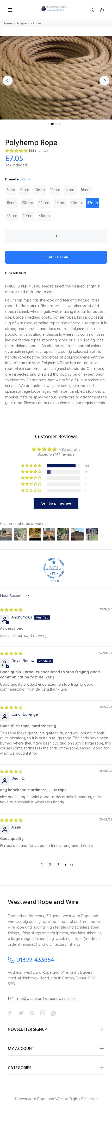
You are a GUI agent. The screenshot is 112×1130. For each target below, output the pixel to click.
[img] (11, 610)
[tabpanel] (56, 78)
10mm (39, 189)
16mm (86, 189)
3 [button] (58, 864)
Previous (8, 81)
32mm (92, 202)
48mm (44, 215)
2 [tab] (56, 124)
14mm (70, 189)
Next (104, 81)
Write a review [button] (56, 503)
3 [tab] (59, 124)
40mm (28, 215)
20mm (27, 202)
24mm (43, 202)
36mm (12, 215)
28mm (59, 202)
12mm (55, 189)
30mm (76, 202)
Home (7, 23)
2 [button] (50, 864)
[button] (17, 151)
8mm (24, 189)
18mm (12, 202)
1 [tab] (52, 124)
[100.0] (53, 568)
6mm (11, 189)
